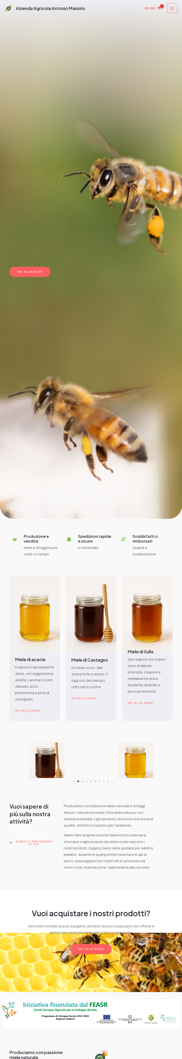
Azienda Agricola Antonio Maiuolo (50, 8)
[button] (8, 760)
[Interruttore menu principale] (172, 8)
